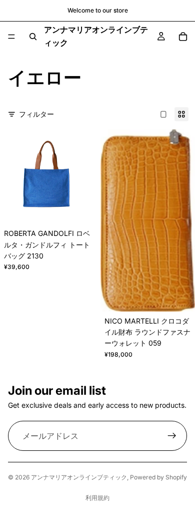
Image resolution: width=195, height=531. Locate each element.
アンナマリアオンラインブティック (79, 477)
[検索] (33, 37)
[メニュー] (11, 36)
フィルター (36, 114)
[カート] (183, 37)
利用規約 (98, 497)
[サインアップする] (172, 436)
